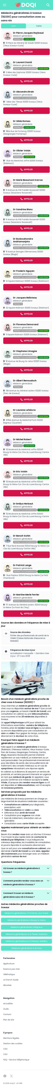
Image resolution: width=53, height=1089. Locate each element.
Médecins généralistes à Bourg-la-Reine (27, 920)
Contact (7, 1014)
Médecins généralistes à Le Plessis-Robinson (26, 934)
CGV (5, 1054)
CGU (5, 1049)
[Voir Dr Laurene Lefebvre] (26, 420)
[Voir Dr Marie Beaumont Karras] (26, 190)
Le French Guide (10, 979)
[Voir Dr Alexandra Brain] (26, 102)
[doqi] (25, 5)
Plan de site (8, 1019)
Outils (6, 1009)
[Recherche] (48, 5)
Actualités (8, 1003)
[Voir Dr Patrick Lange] (26, 576)
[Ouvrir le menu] (5, 5)
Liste (13, 26)
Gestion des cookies (12, 1043)
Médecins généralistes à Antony (26, 948)
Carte (39, 26)
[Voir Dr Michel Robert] (26, 451)
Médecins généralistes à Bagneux (26, 927)
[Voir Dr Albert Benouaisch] (26, 391)
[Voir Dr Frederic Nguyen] (26, 280)
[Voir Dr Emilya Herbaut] (26, 515)
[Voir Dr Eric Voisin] (26, 483)
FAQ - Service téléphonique (16, 1059)
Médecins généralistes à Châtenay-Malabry (26, 941)
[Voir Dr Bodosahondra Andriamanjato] (26, 250)
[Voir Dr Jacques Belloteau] (26, 306)
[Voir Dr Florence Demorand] (26, 333)
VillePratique (9, 974)
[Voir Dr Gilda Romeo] (26, 132)
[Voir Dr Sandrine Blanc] (26, 220)
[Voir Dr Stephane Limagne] (26, 362)
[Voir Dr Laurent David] (26, 73)
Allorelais (7, 985)
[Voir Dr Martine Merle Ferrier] (26, 605)
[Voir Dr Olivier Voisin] (26, 161)
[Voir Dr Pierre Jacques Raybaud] (26, 43)
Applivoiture (8, 963)
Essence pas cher (11, 969)
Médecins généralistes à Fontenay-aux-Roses (26, 913)
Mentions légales (11, 1038)
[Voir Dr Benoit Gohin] (26, 546)
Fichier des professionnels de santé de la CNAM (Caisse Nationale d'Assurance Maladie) (29, 638)
